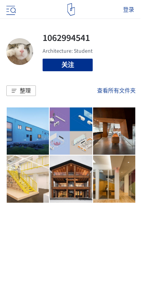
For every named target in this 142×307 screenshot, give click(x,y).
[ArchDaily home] (71, 9)
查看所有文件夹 (116, 90)
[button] (21, 90)
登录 (128, 9)
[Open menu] (10, 9)
